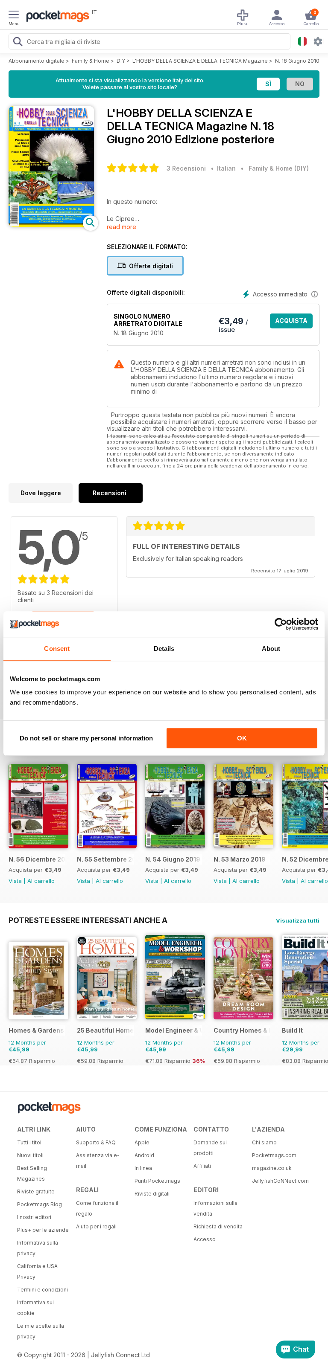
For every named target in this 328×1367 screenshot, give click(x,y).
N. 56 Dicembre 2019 (37, 859)
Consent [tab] (57, 648)
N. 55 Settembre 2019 (105, 859)
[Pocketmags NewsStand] (55, 17)
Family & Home (90, 61)
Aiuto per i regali (96, 1226)
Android (144, 1155)
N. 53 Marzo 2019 (240, 859)
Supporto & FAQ (96, 1142)
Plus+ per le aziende (43, 1230)
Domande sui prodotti (210, 1147)
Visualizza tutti (297, 920)
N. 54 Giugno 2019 (172, 859)
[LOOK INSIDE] (51, 224)
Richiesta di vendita (218, 1226)
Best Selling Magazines (32, 1173)
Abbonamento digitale (36, 61)
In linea (143, 1168)
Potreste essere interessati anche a (88, 920)
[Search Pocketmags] (17, 42)
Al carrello (41, 880)
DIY (121, 61)
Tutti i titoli (30, 1142)
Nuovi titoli (30, 1155)
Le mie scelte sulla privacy (40, 1331)
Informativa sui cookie (35, 1307)
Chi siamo (264, 1142)
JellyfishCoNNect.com (278, 1181)
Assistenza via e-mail (98, 1160)
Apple (142, 1142)
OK (242, 738)
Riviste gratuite (36, 1191)
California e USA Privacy (37, 1271)
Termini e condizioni (42, 1289)
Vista (15, 880)
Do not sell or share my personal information (86, 738)
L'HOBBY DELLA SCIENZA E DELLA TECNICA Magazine (200, 61)
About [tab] (271, 648)
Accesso (204, 1239)
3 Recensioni (186, 168)
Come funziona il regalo (97, 1208)
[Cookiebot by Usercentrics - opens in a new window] (280, 624)
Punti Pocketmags (157, 1181)
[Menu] (14, 16)
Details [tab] (164, 648)
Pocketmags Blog (39, 1204)
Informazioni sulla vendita (215, 1208)
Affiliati (202, 1166)
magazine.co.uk (272, 1168)
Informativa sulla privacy (37, 1248)
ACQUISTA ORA (291, 322)
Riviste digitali (152, 1193)
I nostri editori (34, 1217)
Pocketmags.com (274, 1155)
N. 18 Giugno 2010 (297, 61)
